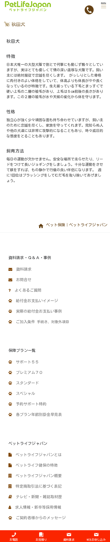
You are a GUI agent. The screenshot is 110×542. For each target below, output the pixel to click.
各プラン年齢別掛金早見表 (37, 414)
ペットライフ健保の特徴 (35, 465)
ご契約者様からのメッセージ (39, 518)
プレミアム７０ (27, 372)
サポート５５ (25, 362)
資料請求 (21, 269)
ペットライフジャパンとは (37, 455)
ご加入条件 (40, 322)
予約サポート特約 (29, 404)
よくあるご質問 (26, 290)
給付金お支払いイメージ (35, 301)
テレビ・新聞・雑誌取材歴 (37, 497)
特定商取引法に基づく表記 (37, 486)
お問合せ (21, 280)
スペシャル (23, 393)
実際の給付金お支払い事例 (37, 311)
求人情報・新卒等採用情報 (36, 507)
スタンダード (25, 383)
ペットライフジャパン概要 (37, 476)
